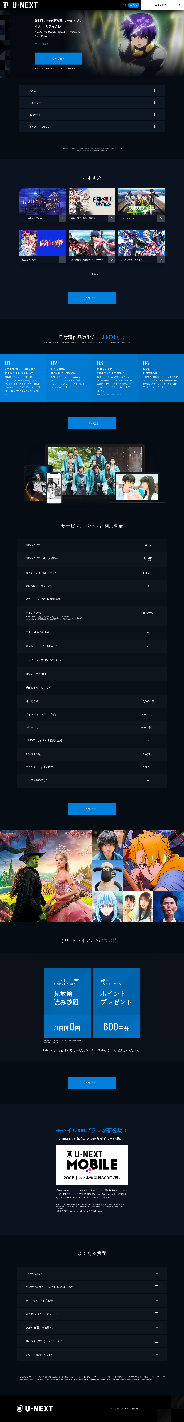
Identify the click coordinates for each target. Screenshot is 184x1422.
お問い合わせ (136, 1408)
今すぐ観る (161, 5)
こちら (79, 68)
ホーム (110, 1408)
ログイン (133, 5)
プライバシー (126, 1408)
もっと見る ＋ (92, 273)
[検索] (124, 5)
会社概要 (117, 1408)
